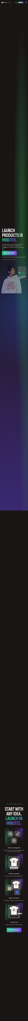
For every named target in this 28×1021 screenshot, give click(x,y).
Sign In (16, 2)
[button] (26, 2)
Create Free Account (21, 2)
